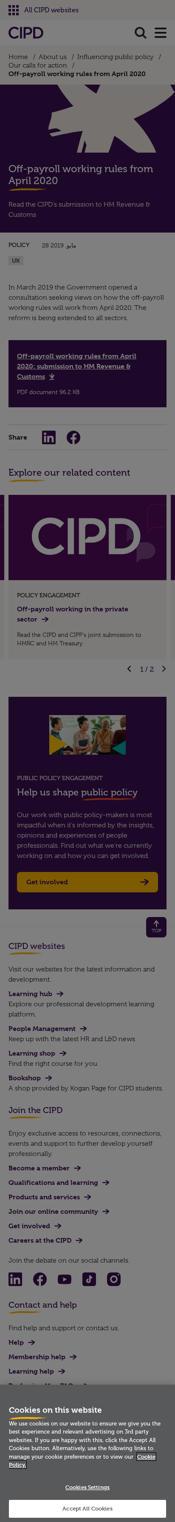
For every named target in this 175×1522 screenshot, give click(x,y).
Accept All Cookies (87, 1508)
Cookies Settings (87, 1487)
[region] (87, 1453)
